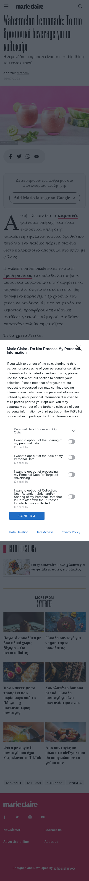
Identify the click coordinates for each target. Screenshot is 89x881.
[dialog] (44, 440)
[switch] (71, 441)
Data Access (44, 532)
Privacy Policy (70, 532)
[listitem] (44, 431)
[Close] (80, 349)
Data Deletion (19, 532)
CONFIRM (26, 516)
